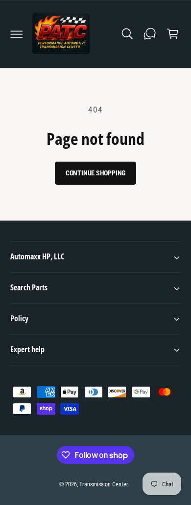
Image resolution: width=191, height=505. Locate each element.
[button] (16, 34)
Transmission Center (103, 484)
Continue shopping (96, 173)
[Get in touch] (150, 34)
